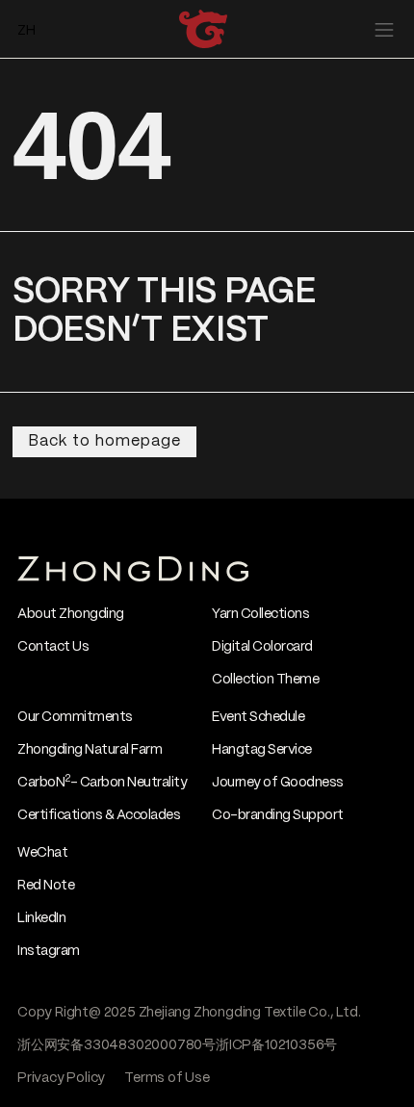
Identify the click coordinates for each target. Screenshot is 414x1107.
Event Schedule (258, 717)
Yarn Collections (260, 614)
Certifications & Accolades (98, 815)
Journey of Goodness (278, 782)
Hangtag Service (262, 750)
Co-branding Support (278, 815)
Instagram (48, 951)
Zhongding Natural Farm (89, 750)
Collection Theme (265, 679)
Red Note (45, 885)
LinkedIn (41, 918)
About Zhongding (70, 614)
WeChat (42, 853)
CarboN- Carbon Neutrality (102, 782)
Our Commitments (75, 717)
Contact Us (53, 647)
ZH (26, 31)
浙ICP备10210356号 (276, 1045)
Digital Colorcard (262, 647)
